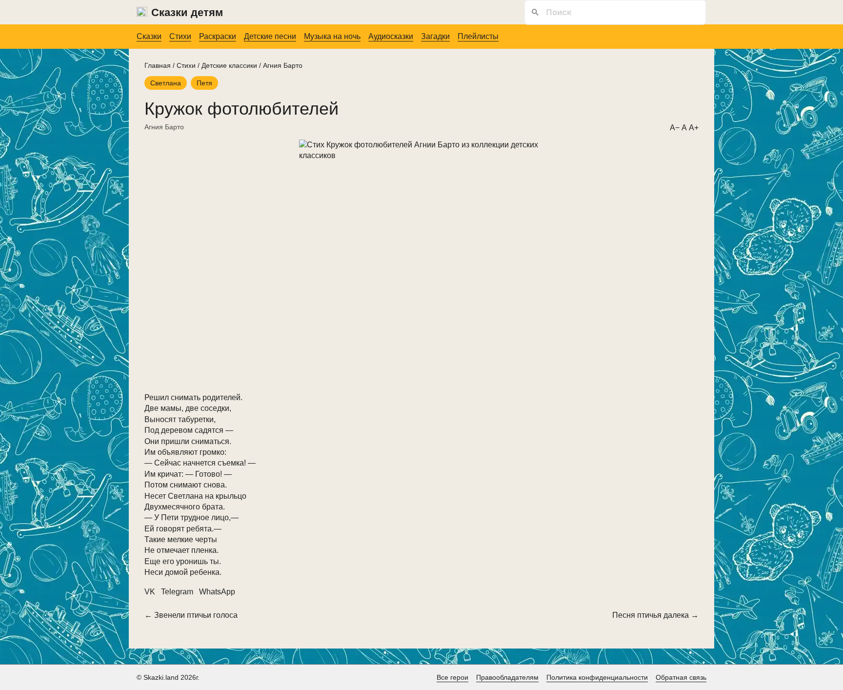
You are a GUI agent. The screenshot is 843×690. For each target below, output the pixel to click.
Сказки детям (187, 12)
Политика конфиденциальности (597, 677)
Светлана (165, 83)
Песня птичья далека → (655, 615)
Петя (204, 83)
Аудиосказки (390, 36)
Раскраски (217, 36)
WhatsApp (217, 592)
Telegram (177, 592)
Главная (157, 65)
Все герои (452, 677)
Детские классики (229, 65)
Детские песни (270, 36)
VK (149, 592)
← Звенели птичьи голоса (191, 615)
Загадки (435, 36)
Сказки (149, 36)
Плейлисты (478, 36)
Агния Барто (282, 65)
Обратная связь (681, 677)
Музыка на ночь (332, 36)
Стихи (180, 36)
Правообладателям (507, 677)
